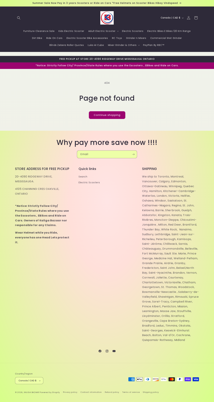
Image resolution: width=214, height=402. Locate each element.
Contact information (91, 392)
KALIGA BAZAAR (31, 392)
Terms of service (131, 392)
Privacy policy (70, 392)
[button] (18, 18)
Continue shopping (107, 115)
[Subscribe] (133, 154)
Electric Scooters (89, 182)
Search (83, 176)
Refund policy (112, 392)
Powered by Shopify (50, 392)
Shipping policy (151, 392)
